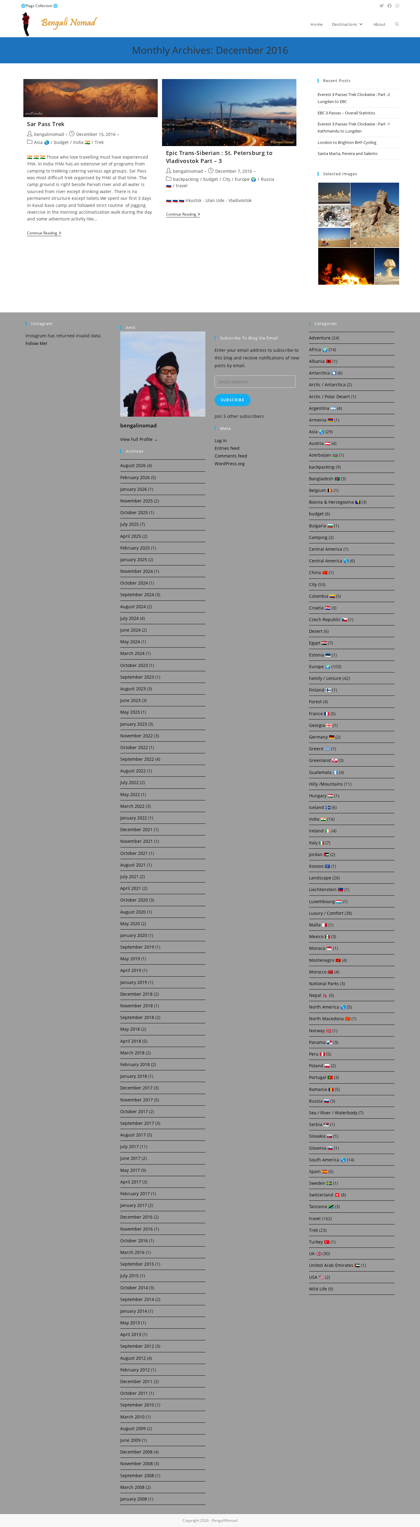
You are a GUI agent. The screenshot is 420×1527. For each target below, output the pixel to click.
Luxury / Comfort (326, 913)
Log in (221, 440)
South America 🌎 (327, 1160)
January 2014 (133, 1311)
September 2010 (137, 1405)
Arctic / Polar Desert (329, 396)
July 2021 (129, 876)
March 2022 (132, 806)
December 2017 (136, 1088)
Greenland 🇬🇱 (323, 760)
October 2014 (134, 1288)
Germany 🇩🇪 (321, 737)
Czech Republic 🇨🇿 (328, 619)
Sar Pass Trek (46, 124)
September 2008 (137, 1475)
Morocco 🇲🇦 (321, 972)
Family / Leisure (325, 678)
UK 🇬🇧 (315, 1253)
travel (182, 185)
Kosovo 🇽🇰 (319, 866)
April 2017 (130, 1182)
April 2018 (130, 1041)
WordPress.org (230, 463)
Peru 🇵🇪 (317, 1054)
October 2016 (134, 1240)
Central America (325, 549)
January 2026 (133, 489)
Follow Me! (36, 343)
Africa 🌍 (318, 349)
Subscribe (232, 400)
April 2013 (130, 1334)
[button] (334, 193)
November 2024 (136, 571)
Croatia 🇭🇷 (319, 608)
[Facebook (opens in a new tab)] (390, 6)
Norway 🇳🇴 (320, 1030)
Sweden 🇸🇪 (320, 1183)
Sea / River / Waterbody (333, 1113)
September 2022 (137, 759)
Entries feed (227, 448)
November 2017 (136, 1100)
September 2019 (137, 947)
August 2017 (133, 1135)
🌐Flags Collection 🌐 (39, 5)
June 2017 (130, 1158)
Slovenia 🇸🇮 (321, 1148)
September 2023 (137, 677)
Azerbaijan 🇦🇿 (323, 455)
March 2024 (132, 653)
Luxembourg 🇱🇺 (325, 901)
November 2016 (136, 1229)
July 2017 (129, 1146)
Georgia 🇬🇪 (320, 725)
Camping (318, 537)
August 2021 (133, 865)
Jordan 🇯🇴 (319, 854)
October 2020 (134, 900)
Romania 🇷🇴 (321, 1089)
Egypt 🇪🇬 (318, 643)
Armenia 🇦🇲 (321, 420)
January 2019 (133, 982)
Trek (99, 142)
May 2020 (130, 923)
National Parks (324, 983)
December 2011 (136, 1381)
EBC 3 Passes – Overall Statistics (346, 113)
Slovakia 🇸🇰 (320, 1136)
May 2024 (130, 642)
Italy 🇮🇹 (316, 843)
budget (61, 142)
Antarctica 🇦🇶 (322, 373)
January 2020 (133, 935)
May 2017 (130, 1170)
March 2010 (132, 1417)
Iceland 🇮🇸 (320, 807)
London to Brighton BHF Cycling (347, 142)
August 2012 (133, 1358)
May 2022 (130, 794)
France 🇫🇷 (319, 713)
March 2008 (132, 1487)
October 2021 (134, 853)
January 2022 (133, 818)
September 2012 (137, 1346)
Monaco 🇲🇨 (320, 948)
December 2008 (136, 1452)
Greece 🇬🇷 (319, 749)
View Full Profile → (139, 439)
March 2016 (132, 1252)
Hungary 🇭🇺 (321, 796)
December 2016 (136, 1217)
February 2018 (135, 1064)
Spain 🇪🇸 (318, 1171)
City (226, 179)
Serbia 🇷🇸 (319, 1124)
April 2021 (130, 888)
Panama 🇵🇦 (320, 1042)
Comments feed (231, 456)
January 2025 (133, 559)
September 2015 (137, 1264)
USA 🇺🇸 (316, 1277)
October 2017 (134, 1111)
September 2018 (137, 1017)
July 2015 (129, 1276)
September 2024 (137, 594)
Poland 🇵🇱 (319, 1066)
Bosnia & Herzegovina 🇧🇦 (334, 502)
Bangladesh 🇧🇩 (324, 479)
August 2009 (133, 1428)
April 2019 (130, 970)
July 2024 (129, 618)
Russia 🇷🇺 (319, 1101)
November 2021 (136, 841)
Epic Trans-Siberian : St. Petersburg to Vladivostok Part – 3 (219, 156)
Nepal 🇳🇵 (318, 995)
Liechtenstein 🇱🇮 (326, 889)
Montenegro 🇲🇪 (325, 960)
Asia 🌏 (41, 142)
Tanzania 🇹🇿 (321, 1206)
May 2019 (130, 959)
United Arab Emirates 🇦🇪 (334, 1265)
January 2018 (133, 1076)
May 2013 (130, 1323)
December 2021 (136, 829)
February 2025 (135, 548)
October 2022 (134, 747)
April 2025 (130, 536)
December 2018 (136, 994)
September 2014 (137, 1299)
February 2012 (135, 1370)
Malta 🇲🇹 (318, 925)
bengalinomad (49, 134)
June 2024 (130, 630)
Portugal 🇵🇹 (321, 1077)
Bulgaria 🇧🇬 (321, 526)
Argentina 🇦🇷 (322, 408)
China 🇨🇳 (318, 572)
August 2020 (133, 912)
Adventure (320, 338)
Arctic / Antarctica (327, 384)
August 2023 (133, 689)
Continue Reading (44, 233)
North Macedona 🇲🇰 (329, 1018)
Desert (316, 631)
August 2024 (133, 606)
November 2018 (136, 1006)
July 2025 (129, 524)
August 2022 (133, 771)
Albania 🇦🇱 (320, 361)
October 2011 (134, 1393)
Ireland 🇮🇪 (319, 831)
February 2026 (135, 477)
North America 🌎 (327, 1007)
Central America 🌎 (329, 561)
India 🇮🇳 (81, 142)
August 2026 (133, 465)
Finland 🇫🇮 (320, 690)
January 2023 (133, 724)
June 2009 (130, 1440)
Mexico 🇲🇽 (319, 936)
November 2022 (136, 736)
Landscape (320, 878)
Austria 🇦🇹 (319, 443)
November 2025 (136, 501)
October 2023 (134, 665)
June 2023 (130, 700)
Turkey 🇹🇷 (319, 1242)
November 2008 (136, 1463)
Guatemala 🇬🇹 (323, 772)
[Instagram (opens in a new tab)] (396, 6)
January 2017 (133, 1205)
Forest (315, 701)
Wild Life (318, 1289)
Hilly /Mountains (326, 784)
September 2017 (137, 1123)
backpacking (186, 179)
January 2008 (133, 1499)
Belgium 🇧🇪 (320, 490)
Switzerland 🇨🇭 (324, 1195)
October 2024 (134, 583)
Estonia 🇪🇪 (320, 655)
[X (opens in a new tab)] (382, 6)
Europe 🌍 (245, 179)
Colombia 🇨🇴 (322, 596)
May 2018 (130, 1029)
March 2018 (132, 1053)
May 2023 (130, 712)
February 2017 (135, 1193)
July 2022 (129, 782)
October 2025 (134, 512)
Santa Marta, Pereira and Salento (348, 153)
